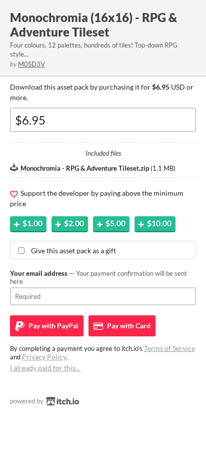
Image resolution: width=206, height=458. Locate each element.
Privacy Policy (44, 356)
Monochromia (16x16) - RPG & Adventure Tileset (93, 24)
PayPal (52, 325)
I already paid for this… (45, 367)
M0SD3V (31, 64)
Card (128, 325)
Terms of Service (169, 348)
